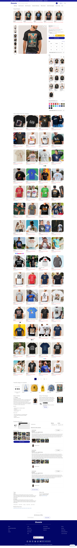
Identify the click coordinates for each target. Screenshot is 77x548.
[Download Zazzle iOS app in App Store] (42, 541)
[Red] (51, 104)
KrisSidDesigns (59, 30)
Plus (18, 0)
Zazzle (12, 0)
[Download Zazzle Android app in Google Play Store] (48, 541)
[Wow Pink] (49, 104)
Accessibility (50, 544)
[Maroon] (56, 104)
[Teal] (56, 106)
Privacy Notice (44, 544)
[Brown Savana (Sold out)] (60, 104)
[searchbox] (38, 3)
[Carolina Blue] (58, 106)
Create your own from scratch (35, 404)
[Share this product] (43, 26)
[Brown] (62, 104)
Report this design (60, 403)
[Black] (51, 108)
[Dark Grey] (64, 106)
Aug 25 (51, 32)
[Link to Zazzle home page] (14, 3)
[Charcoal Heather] (49, 108)
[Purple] (49, 106)
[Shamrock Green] (53, 106)
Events (15, 0)
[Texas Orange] (58, 104)
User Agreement (40, 544)
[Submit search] (57, 3)
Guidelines (47, 544)
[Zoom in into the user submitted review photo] (15, 434)
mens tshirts (23, 508)
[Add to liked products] (46, 26)
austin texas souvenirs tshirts (17, 508)
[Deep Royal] (60, 106)
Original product (37, 445)
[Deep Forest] (51, 106)
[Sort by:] (64, 57)
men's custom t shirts (28, 508)
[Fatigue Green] (64, 104)
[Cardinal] (53, 104)
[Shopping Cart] (65, 3)
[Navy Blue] (62, 106)
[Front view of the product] (32, 39)
